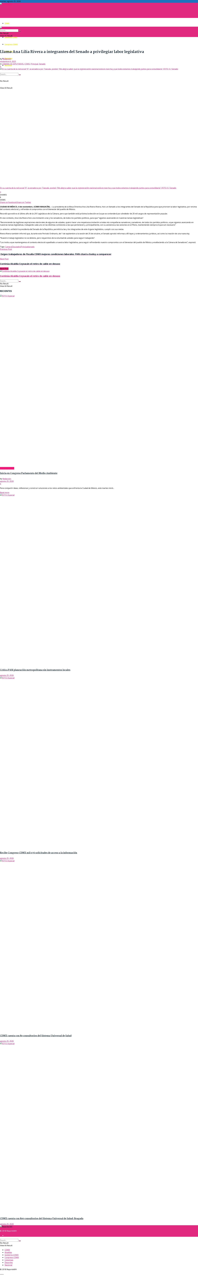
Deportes (9, 1262)
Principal (34, 64)
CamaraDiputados (13, 246)
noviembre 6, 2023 (8, 61)
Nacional (8, 65)
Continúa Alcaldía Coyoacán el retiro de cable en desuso (30, 276)
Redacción (7, 59)
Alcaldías (8, 1252)
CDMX (7, 23)
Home (7, 1235)
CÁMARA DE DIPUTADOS (12, 64)
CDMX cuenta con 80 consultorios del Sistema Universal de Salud (36, 1036)
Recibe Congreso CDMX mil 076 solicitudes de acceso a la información (38, 853)
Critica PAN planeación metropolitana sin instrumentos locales (35, 670)
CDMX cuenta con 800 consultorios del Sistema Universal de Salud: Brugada (41, 1219)
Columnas (9, 1260)
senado (31, 246)
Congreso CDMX (11, 44)
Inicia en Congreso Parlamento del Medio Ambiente (28, 473)
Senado (42, 64)
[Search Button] (20, 74)
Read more (4, 492)
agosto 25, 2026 (7, 481)
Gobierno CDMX (11, 37)
